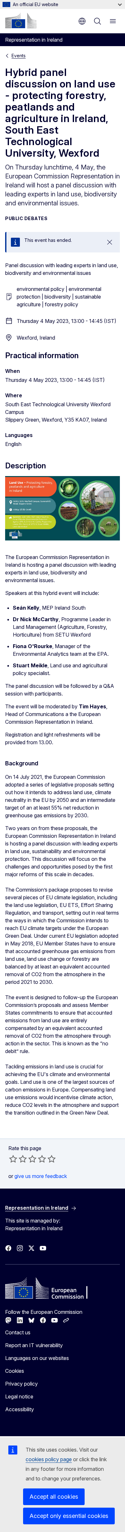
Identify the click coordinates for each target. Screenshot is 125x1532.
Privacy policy (21, 1383)
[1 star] (13, 1159)
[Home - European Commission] (21, 20)
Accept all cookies (53, 1496)
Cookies (14, 1371)
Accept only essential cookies (68, 1515)
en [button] (82, 21)
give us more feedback (40, 1176)
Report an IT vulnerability (34, 1345)
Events (19, 55)
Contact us (17, 1332)
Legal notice (19, 1396)
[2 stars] (18, 1159)
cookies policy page (49, 1459)
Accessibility (19, 1409)
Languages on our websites (37, 1358)
